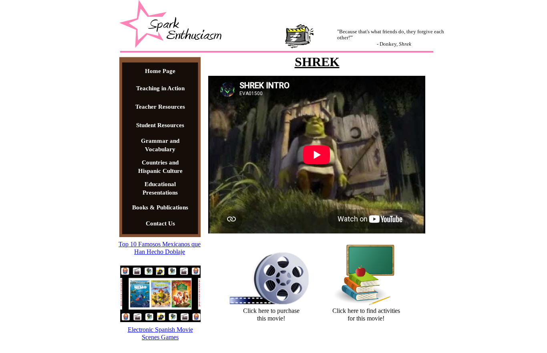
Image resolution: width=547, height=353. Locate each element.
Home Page (160, 71)
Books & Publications (160, 207)
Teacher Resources (160, 106)
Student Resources (160, 125)
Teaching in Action (160, 88)
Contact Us (160, 223)
